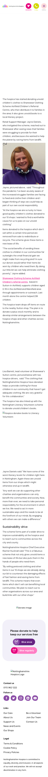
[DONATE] (28, 6)
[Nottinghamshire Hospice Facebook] (6, 698)
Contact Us (31, 722)
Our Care (8, 713)
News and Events (11, 726)
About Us (8, 717)
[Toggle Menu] (44, 6)
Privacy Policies (11, 752)
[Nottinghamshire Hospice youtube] (35, 698)
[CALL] (36, 6)
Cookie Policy (10, 748)
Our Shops (8, 730)
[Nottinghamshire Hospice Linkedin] (28, 698)
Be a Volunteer (33, 713)
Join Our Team (33, 717)
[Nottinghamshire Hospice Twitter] (14, 698)
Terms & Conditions (13, 744)
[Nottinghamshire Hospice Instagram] (21, 698)
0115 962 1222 (10, 688)
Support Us (8, 722)
